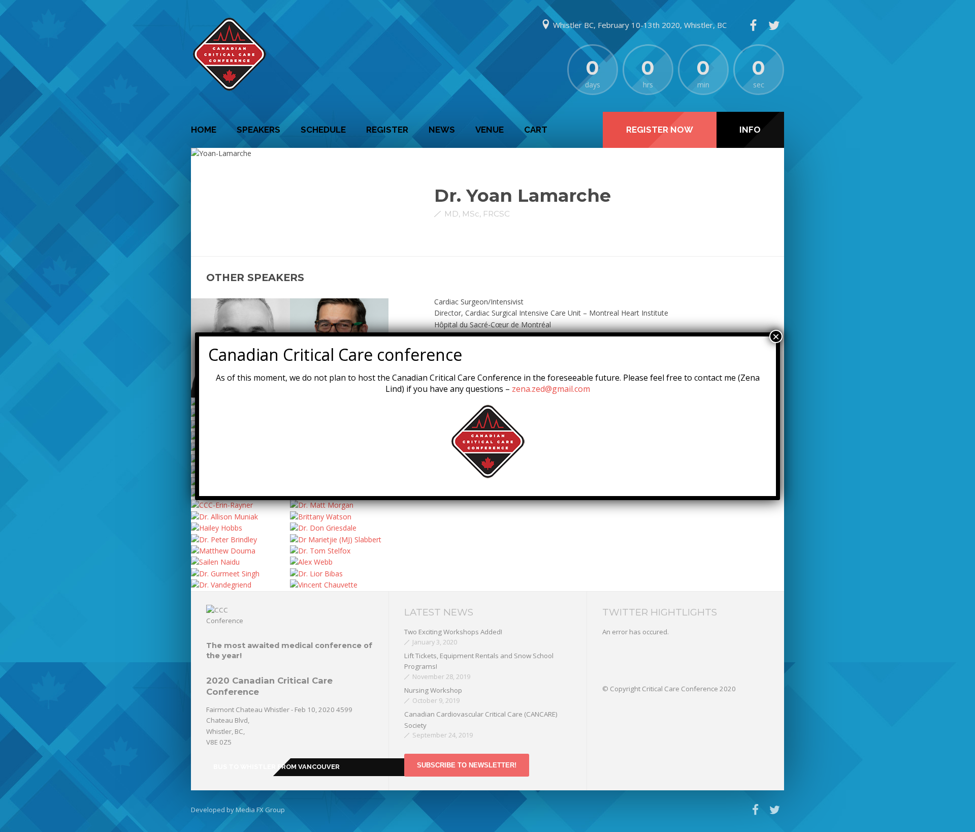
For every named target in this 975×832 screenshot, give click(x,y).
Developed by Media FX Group (238, 809)
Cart (535, 130)
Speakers (258, 130)
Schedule (323, 130)
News (442, 130)
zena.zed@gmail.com (551, 388)
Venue (489, 130)
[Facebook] (753, 25)
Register (387, 130)
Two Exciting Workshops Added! (453, 631)
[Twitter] (774, 25)
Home (203, 130)
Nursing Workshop (433, 690)
